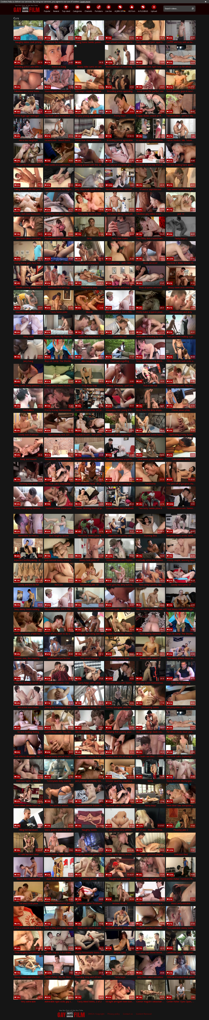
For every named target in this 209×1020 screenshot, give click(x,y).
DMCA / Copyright (96, 1014)
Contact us (128, 1014)
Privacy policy (113, 1014)
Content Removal (144, 1014)
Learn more (85, 1)
